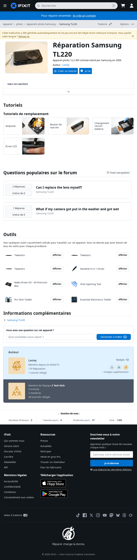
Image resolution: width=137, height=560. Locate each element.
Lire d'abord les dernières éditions (112, 469)
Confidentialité (12, 486)
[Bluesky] (118, 515)
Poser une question (119, 172)
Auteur (13, 352)
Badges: (122, 359)
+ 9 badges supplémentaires (115, 372)
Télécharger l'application (56, 475)
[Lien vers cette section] (1, 314)
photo (19, 24)
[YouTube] (105, 515)
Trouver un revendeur (52, 462)
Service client (11, 446)
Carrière (8, 456)
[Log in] (131, 5)
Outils (9, 234)
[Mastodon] (111, 515)
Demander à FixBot (111, 336)
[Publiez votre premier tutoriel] (126, 367)
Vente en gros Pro (50, 456)
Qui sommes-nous (14, 440)
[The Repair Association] (131, 515)
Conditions (10, 492)
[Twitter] (91, 515)
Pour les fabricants (50, 467)
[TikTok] (78, 515)
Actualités (45, 446)
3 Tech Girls (58, 385)
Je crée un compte (84, 15)
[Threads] (124, 515)
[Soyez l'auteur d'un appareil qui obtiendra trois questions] (119, 367)
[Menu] (5, 6)
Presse (44, 440)
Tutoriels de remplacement (26, 114)
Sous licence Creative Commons (77, 554)
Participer (45, 451)
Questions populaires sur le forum (40, 173)
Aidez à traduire (13, 515)
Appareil (8, 24)
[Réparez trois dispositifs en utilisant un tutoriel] (112, 367)
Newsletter (10, 462)
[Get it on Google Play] (53, 494)
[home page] (20, 6)
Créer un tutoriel (67, 71)
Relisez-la (24, 36)
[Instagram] (98, 515)
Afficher (57, 255)
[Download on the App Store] (53, 483)
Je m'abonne (111, 463)
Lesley (65, 64)
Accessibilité (11, 481)
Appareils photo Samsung (41, 24)
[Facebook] (85, 515)
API (6, 467)
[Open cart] (123, 5)
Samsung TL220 (68, 24)
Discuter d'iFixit (12, 451)
